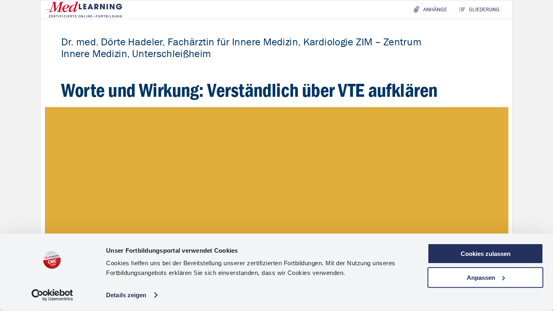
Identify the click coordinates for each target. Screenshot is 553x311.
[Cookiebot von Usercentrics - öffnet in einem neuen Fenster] (52, 295)
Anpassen (481, 277)
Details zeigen (126, 295)
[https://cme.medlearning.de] (84, 9)
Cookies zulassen (485, 253)
